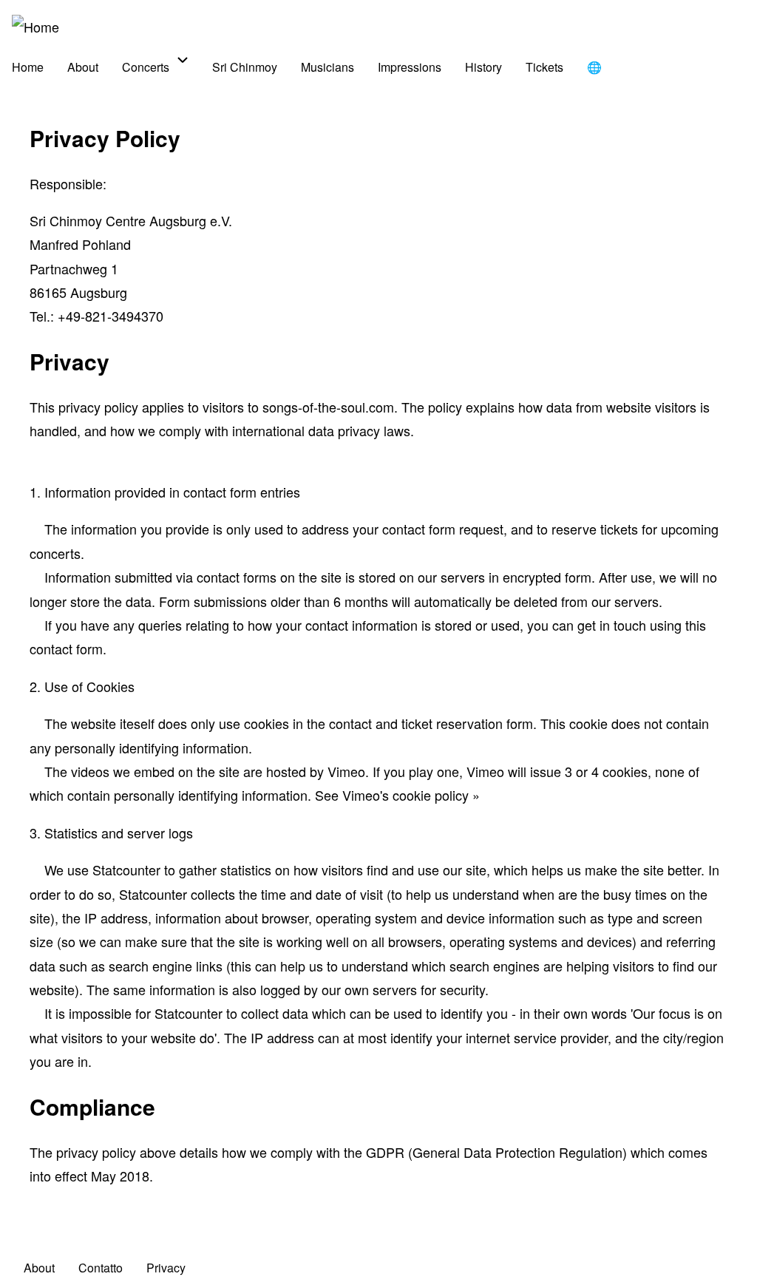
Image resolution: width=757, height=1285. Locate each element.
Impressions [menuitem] (409, 66)
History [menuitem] (483, 66)
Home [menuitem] (28, 66)
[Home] (35, 26)
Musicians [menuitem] (327, 66)
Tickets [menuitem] (544, 66)
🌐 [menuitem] (594, 66)
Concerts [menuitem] (145, 66)
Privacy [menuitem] (166, 1267)
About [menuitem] (82, 66)
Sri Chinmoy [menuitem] (244, 66)
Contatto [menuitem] (100, 1267)
